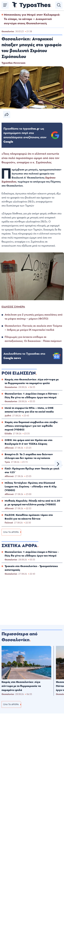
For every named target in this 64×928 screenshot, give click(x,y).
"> (24, 135)
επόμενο (58, 464)
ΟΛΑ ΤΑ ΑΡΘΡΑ (11, 532)
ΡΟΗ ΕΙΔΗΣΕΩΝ (19, 373)
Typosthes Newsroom (13, 63)
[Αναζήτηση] (58, 5)
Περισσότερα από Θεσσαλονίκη (19, 637)
